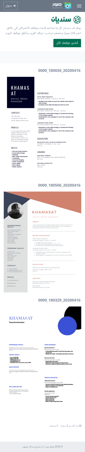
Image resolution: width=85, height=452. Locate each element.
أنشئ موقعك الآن (67, 43)
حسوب (26, 447)
